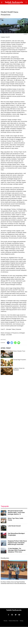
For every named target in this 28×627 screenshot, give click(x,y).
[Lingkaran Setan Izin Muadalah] (7, 371)
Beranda (5, 620)
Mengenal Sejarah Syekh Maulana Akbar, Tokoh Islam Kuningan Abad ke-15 (16, 512)
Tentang (21, 620)
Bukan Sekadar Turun (19, 351)
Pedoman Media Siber (13, 620)
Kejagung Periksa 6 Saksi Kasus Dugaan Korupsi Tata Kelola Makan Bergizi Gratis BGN (17, 542)
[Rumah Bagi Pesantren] (7, 362)
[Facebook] (8, 342)
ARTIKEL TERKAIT (6, 348)
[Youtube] (19, 614)
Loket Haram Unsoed (14, 526)
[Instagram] (12, 614)
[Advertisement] (14, 439)
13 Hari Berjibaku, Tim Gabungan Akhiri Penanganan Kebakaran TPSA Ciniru (17, 550)
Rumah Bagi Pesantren (19, 359)
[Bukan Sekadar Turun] (7, 354)
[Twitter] (11, 342)
